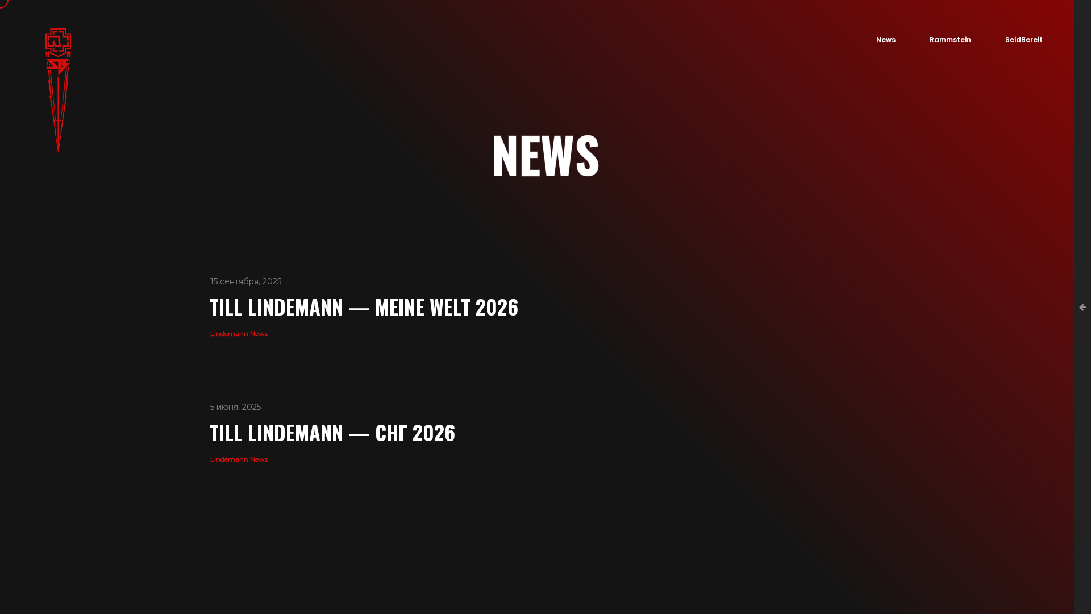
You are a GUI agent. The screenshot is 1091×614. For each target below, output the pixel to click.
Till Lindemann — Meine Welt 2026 (363, 306)
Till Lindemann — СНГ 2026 (332, 432)
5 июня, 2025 (235, 407)
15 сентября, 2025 (245, 281)
